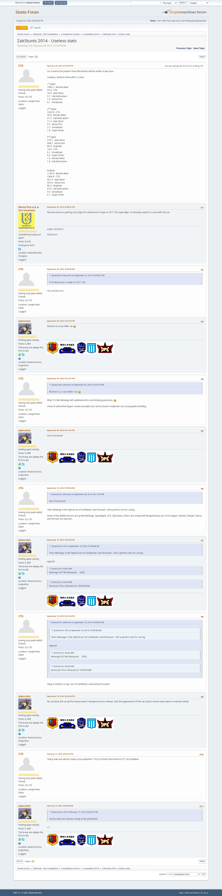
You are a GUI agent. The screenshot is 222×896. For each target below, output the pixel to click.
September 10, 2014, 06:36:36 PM (61, 696)
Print (202, 57)
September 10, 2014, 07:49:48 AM (61, 488)
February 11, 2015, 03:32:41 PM (60, 754)
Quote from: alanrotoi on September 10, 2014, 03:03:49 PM (78, 622)
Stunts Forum (27, 12)
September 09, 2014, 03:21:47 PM (61, 378)
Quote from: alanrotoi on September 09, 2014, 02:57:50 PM (78, 384)
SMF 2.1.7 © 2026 (20, 893)
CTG (20, 65)
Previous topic (184, 48)
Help (181, 892)
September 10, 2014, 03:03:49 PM (61, 540)
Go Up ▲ (205, 892)
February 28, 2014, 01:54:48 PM (60, 66)
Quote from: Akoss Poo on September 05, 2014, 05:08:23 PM (78, 275)
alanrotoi (24, 321)
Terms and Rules (192, 892)
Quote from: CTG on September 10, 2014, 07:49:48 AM (75, 546)
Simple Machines (35, 893)
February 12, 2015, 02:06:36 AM (60, 805)
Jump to (162, 874)
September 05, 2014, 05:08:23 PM (61, 207)
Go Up (19, 861)
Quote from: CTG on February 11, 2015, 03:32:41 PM (75, 812)
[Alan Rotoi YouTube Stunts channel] (19, 358)
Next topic (199, 48)
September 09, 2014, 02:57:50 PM (61, 321)
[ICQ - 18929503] (19, 354)
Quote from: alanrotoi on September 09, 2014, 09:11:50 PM (78, 494)
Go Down (21, 57)
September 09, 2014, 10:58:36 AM (61, 269)
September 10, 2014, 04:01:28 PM (61, 616)
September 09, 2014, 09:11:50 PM (61, 430)
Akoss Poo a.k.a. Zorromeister (28, 208)
